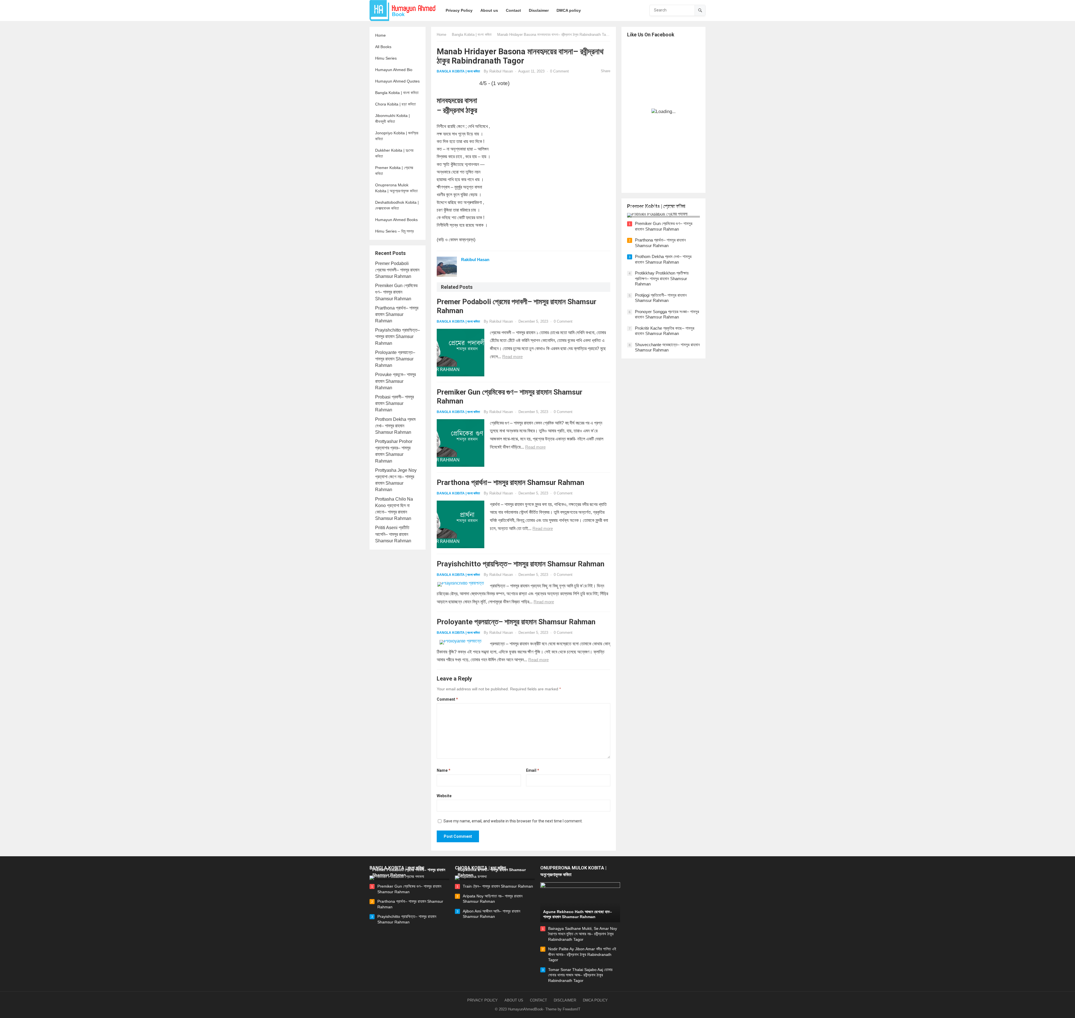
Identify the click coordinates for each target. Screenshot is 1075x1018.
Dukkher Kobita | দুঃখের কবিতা (394, 153)
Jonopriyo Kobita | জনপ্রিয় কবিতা (396, 136)
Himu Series (386, 58)
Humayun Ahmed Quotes (397, 81)
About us (513, 1000)
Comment (447, 699)
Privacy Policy (482, 1000)
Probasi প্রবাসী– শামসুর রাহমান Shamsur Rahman (394, 403)
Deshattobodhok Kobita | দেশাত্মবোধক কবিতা (397, 205)
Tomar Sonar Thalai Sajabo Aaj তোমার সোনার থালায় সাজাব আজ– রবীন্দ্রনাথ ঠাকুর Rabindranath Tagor (580, 975)
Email (532, 770)
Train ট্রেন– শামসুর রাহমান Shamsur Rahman (498, 886)
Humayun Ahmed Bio (393, 69)
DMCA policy (595, 1000)
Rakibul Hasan (501, 71)
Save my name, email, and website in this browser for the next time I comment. (513, 821)
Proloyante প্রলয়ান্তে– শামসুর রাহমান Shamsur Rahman (395, 359)
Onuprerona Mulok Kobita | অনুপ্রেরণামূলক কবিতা (396, 188)
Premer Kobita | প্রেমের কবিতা (394, 170)
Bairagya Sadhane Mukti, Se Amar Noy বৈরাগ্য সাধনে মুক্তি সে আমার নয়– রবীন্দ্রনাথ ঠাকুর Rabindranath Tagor (582, 934)
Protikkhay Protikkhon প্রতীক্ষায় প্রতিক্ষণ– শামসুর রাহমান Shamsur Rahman (662, 278)
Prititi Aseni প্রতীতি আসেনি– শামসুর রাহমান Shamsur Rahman (393, 534)
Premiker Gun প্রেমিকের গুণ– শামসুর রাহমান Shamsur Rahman (396, 292)
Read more (512, 356)
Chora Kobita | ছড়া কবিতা (395, 104)
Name (443, 770)
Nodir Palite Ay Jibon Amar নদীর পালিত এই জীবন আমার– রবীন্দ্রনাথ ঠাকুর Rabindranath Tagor (582, 954)
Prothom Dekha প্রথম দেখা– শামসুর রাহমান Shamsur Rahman (395, 426)
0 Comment (559, 71)
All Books (383, 46)
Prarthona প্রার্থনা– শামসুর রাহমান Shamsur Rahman (396, 314)
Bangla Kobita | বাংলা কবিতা (397, 92)
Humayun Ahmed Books (396, 219)
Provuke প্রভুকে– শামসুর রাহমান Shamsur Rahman (395, 381)
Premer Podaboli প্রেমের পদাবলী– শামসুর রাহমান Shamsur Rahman (397, 270)
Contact (538, 1000)
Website (444, 796)
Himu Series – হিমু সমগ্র (394, 231)
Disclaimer (565, 1000)
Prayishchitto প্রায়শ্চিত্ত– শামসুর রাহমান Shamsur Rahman (397, 336)
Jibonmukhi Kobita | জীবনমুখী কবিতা (392, 118)
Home (380, 35)
